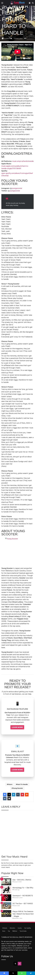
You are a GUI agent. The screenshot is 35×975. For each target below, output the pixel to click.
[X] (9, 794)
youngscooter (17, 188)
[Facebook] (5, 794)
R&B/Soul (14, 931)
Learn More (17, 727)
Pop (9, 931)
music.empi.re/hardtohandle (23, 161)
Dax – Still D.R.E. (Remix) (22, 880)
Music (3, 931)
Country (20, 928)
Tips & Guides (23, 931)
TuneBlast (6, 38)
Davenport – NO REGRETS (23, 896)
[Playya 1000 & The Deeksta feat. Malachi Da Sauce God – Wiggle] (6, 913)
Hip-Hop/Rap (27, 928)
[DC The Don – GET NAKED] (6, 905)
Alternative (12, 928)
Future (10, 784)
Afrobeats (4, 928)
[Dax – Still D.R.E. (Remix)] (6, 882)
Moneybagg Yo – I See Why (23, 888)
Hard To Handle (22, 784)
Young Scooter (18, 788)
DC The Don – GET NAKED (23, 903)
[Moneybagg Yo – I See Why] (6, 889)
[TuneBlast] (17, 2)
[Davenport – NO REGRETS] (6, 897)
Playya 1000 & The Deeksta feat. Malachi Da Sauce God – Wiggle (23, 913)
